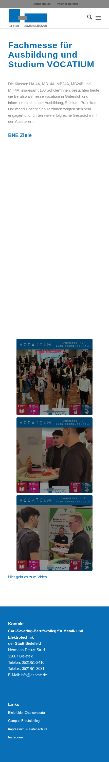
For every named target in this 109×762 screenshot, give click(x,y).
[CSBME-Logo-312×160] (45, 18)
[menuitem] (42, 4)
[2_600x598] (54, 377)
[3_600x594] (54, 533)
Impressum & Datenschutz (27, 729)
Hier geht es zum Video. (28, 577)
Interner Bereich (67, 3)
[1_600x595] (54, 455)
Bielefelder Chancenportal (27, 713)
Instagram (15, 737)
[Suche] (87, 18)
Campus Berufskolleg (24, 721)
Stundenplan (42, 3)
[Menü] (98, 18)
